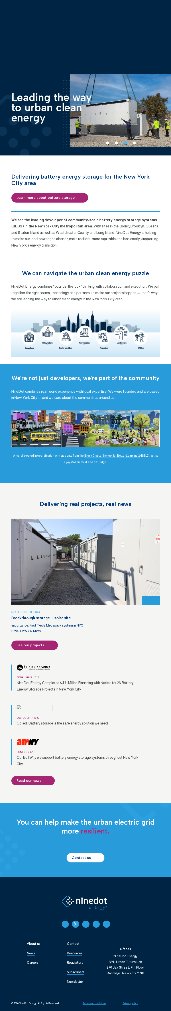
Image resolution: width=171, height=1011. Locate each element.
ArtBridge (100, 462)
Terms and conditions (94, 1003)
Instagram (86, 924)
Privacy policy (130, 1003)
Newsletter (75, 982)
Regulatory (75, 963)
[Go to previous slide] (146, 600)
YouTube (96, 924)
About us (34, 944)
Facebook (106, 924)
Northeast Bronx (25, 612)
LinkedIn (65, 924)
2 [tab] (115, 142)
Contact (73, 944)
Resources (74, 953)
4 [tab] (133, 142)
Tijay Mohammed (75, 462)
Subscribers (75, 972)
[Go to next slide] (155, 600)
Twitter (75, 924)
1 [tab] (106, 142)
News (31, 953)
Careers (33, 963)
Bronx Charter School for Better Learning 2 (112, 455)
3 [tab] (124, 142)
